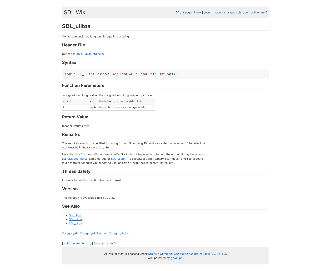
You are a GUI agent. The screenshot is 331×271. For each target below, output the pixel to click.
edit (66, 243)
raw (111, 243)
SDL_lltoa (75, 215)
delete (76, 243)
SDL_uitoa (75, 219)
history (86, 243)
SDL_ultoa (75, 223)
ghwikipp (177, 258)
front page (185, 12)
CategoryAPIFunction (93, 233)
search (208, 12)
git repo (243, 12)
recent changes (225, 12)
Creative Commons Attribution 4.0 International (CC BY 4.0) (187, 253)
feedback (100, 243)
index (197, 12)
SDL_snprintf (75, 158)
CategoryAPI (70, 233)
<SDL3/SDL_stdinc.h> (90, 54)
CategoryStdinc (119, 233)
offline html (257, 12)
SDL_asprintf (119, 158)
